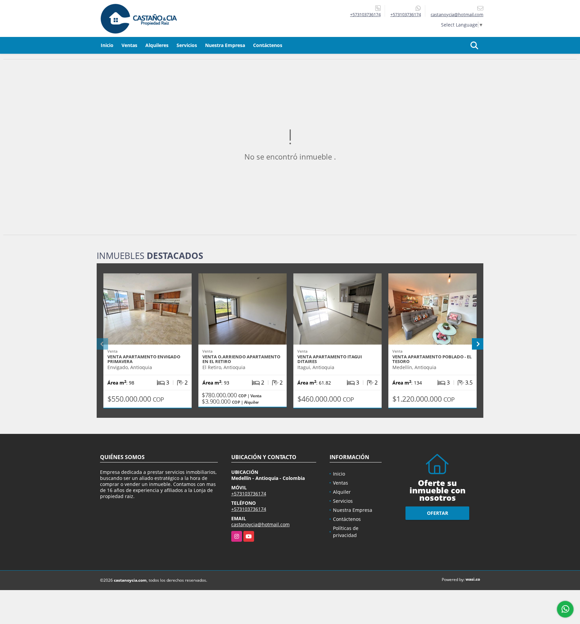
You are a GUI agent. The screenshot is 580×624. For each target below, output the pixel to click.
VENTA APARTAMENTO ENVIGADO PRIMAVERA (143, 359)
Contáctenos (267, 45)
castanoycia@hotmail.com (260, 524)
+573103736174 (365, 14)
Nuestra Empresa (225, 45)
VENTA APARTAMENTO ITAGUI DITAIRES (329, 359)
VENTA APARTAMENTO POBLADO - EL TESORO (432, 359)
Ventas (129, 45)
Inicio (107, 45)
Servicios (187, 45)
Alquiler (342, 492)
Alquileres (156, 45)
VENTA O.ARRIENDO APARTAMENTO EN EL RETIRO (241, 359)
